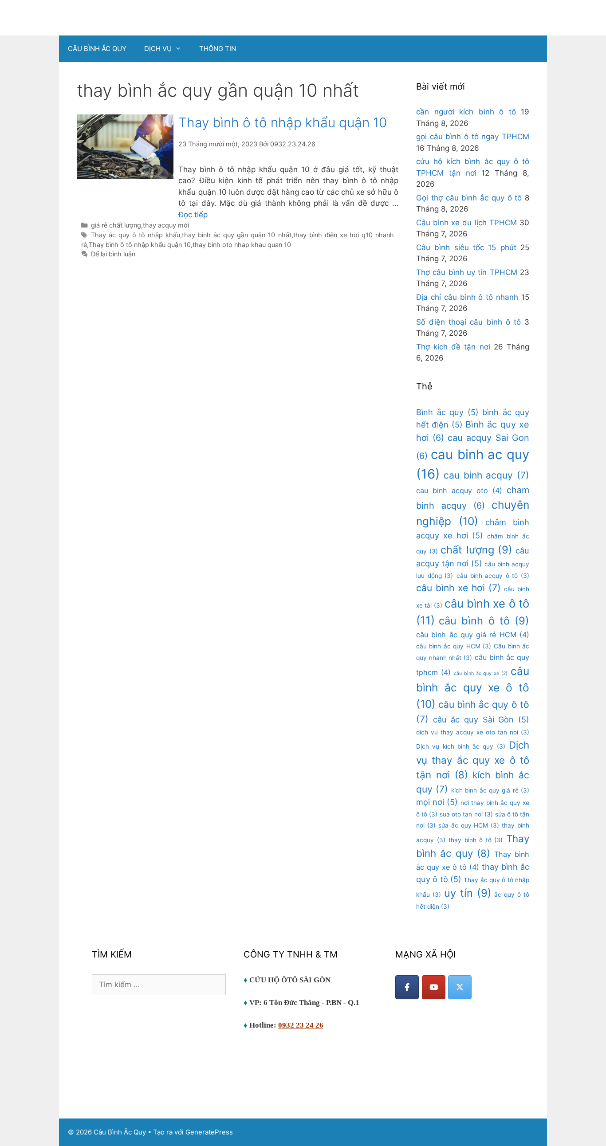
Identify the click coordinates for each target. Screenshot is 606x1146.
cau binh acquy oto (459, 490)
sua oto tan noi (466, 814)
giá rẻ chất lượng (116, 225)
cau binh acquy (486, 475)
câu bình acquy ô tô (492, 575)
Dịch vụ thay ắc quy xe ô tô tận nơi (472, 760)
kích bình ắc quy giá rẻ (490, 790)
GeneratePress (209, 1132)
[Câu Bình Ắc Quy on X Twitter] (460, 987)
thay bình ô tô (476, 840)
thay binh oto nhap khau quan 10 (242, 244)
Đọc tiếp (193, 214)
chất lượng (476, 549)
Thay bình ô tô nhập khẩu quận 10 (282, 122)
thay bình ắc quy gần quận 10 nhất (236, 235)
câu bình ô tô (484, 620)
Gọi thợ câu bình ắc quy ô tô (469, 197)
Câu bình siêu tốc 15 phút (466, 247)
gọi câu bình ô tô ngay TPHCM (472, 136)
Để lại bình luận (113, 254)
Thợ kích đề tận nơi (453, 346)
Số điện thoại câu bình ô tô (468, 322)
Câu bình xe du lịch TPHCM (466, 222)
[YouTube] (433, 987)
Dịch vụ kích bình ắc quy (460, 746)
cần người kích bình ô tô (466, 111)
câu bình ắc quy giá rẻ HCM (472, 634)
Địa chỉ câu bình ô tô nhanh (467, 297)
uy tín (468, 893)
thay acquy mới (166, 225)
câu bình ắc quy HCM (453, 646)
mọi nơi (437, 802)
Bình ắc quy (447, 412)
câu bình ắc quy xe (481, 673)
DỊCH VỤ (158, 48)
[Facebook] (407, 987)
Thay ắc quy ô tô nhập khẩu (135, 235)
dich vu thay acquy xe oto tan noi (472, 732)
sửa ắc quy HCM (468, 825)
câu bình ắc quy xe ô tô (472, 687)
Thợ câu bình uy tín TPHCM (466, 272)
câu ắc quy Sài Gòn (481, 719)
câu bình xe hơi (458, 587)
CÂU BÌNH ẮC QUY (97, 48)
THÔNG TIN (217, 48)
